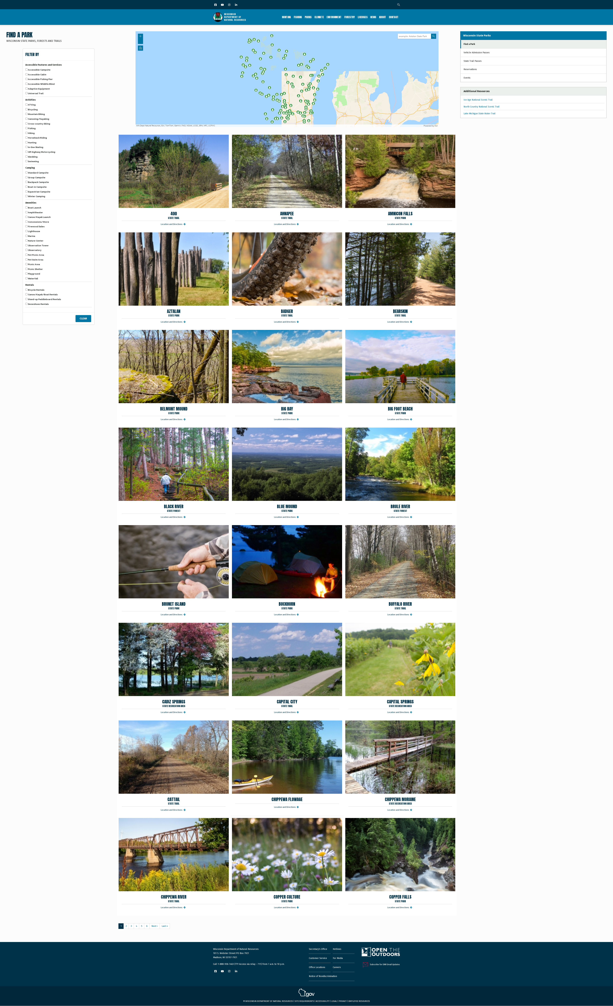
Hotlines (337, 949)
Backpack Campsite (38, 182)
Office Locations (317, 967)
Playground (34, 274)
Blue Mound (287, 507)
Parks (308, 17)
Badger (287, 312)
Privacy (343, 1001)
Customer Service (318, 958)
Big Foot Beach (400, 410)
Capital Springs (400, 703)
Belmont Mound (173, 410)
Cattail (173, 800)
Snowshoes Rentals (38, 304)
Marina (31, 236)
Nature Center (35, 241)
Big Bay (287, 410)
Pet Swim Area (35, 260)
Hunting (286, 17)
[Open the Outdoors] (381, 952)
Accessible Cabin (37, 74)
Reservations (470, 69)
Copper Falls (400, 898)
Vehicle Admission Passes (477, 52)
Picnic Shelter (35, 269)
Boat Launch (34, 208)
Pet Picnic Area (36, 255)
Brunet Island (173, 605)
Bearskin (400, 312)
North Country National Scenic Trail (481, 106)
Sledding (33, 157)
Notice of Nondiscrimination (323, 976)
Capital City (287, 703)
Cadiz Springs (173, 703)
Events (467, 77)
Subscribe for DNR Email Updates (385, 964)
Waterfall (33, 278)
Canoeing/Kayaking (38, 119)
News (373, 17)
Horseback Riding (37, 138)
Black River (173, 507)
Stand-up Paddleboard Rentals (44, 299)
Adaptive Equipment (39, 89)
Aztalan (173, 312)
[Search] (398, 4)
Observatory (34, 250)
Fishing (298, 17)
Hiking (31, 133)
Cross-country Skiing (39, 124)
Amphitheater (35, 212)
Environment (334, 17)
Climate (319, 17)
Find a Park (469, 44)
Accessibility (322, 1001)
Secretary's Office (318, 949)
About (382, 17)
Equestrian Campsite (39, 192)
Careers (337, 967)
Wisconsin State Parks (477, 35)
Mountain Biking (36, 114)
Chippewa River (173, 898)
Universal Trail (35, 93)
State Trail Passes (473, 61)
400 (173, 215)
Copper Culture (287, 898)
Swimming (33, 161)
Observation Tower (38, 245)
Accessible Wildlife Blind (41, 84)
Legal (334, 1001)
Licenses (363, 17)
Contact (393, 17)
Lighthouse (34, 231)
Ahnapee (287, 215)
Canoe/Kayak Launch (39, 217)
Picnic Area (34, 264)
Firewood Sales (36, 226)
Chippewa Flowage (287, 799)
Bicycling (33, 109)
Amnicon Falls (400, 215)
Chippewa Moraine (400, 800)
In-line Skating (35, 147)
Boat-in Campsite (37, 187)
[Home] (229, 17)
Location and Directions (172, 224)
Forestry (349, 17)
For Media (338, 958)
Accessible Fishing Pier (40, 79)
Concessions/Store (38, 222)
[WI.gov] (306, 993)
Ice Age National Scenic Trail (478, 99)
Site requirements (304, 1001)
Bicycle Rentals (36, 290)
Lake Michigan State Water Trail (480, 113)
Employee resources (359, 1001)
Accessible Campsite (39, 70)
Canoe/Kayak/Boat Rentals (43, 294)
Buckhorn (287, 605)
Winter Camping (36, 196)
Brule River (400, 507)
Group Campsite (36, 177)
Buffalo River (400, 605)
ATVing (32, 105)
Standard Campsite (38, 173)
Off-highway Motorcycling (41, 152)
